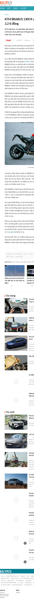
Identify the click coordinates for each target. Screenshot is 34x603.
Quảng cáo (2, 597)
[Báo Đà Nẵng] (31, 536)
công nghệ (10, 232)
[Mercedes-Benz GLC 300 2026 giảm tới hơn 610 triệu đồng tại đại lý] (16, 422)
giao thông (20, 582)
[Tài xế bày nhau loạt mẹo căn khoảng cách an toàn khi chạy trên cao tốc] (16, 305)
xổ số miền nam (20, 580)
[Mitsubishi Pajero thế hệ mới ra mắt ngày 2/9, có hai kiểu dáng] (16, 400)
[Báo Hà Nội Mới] (31, 458)
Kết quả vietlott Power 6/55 (12, 576)
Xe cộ (6, 15)
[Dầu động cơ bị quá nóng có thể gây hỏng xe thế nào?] (16, 362)
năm (28, 576)
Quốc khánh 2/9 (10, 580)
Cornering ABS (19, 256)
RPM (8, 256)
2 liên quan (27, 40)
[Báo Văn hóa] (30, 323)
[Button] (12, 40)
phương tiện (29, 580)
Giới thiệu (2, 592)
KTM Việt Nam (18, 254)
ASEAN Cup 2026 (15, 578)
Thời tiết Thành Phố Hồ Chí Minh (8, 582)
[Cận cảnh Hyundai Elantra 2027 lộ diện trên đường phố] (16, 440)
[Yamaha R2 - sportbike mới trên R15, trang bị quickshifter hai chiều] (16, 519)
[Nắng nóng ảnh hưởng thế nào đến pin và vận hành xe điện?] (15, 270)
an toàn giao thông (5, 584)
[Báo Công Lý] (8, 40)
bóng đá (23, 576)
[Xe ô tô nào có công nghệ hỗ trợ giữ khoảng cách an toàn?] (16, 343)
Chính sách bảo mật (4, 595)
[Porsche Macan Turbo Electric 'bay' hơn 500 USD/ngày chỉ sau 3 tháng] (16, 556)
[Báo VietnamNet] (30, 304)
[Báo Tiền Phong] (30, 341)
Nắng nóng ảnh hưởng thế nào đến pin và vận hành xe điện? (14, 280)
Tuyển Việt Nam (28, 584)
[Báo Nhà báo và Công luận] (7, 285)
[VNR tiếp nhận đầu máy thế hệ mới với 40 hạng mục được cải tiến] (16, 324)
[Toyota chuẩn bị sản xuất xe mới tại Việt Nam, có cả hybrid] (16, 499)
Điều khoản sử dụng (4, 594)
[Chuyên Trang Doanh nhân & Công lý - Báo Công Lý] (30, 517)
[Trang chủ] (6, 3)
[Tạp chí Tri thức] (30, 479)
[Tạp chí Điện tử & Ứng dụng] (30, 398)
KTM (30, 254)
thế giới (26, 62)
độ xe (12, 256)
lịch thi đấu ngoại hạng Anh (27, 578)
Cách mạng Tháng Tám (17, 584)
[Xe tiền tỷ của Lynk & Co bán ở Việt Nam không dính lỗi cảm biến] (16, 481)
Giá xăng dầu (28, 582)
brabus (25, 254)
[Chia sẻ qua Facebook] (6, 247)
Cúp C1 (2, 576)
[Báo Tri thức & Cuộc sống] (31, 420)
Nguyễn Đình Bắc (5, 578)
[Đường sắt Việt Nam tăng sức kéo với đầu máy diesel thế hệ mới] (16, 459)
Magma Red (10, 254)
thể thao (3, 580)
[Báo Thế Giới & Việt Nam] (28, 285)
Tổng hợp (18, 592)
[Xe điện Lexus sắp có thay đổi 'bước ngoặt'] (16, 381)
